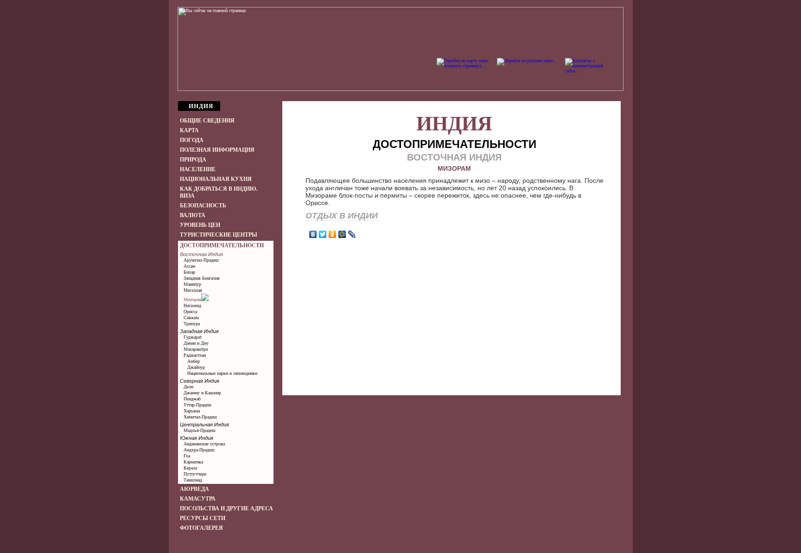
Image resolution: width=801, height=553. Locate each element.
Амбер (193, 361)
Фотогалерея (201, 528)
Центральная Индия (204, 424)
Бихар (189, 272)
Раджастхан (195, 355)
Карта (189, 130)
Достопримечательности (222, 245)
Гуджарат (193, 337)
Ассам (189, 266)
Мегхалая (193, 290)
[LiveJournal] (352, 234)
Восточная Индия (201, 254)
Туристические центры (218, 234)
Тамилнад (193, 479)
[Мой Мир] (342, 234)
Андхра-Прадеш (199, 449)
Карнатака (193, 461)
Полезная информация (217, 150)
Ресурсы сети (202, 518)
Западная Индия (199, 331)
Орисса (190, 311)
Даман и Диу (196, 343)
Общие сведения (207, 120)
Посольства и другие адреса (226, 508)
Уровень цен (200, 225)
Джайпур (196, 367)
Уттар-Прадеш (197, 404)
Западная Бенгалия (202, 278)
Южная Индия (196, 438)
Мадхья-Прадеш (200, 430)
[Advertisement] (454, 264)
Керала (190, 467)
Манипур (192, 284)
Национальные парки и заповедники (222, 373)
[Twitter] (323, 234)
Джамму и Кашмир (202, 392)
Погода (191, 140)
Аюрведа (194, 489)
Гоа (187, 455)
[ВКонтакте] (313, 234)
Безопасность (203, 205)
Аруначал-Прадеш (201, 260)
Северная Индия (199, 381)
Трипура (192, 323)
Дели (188, 386)
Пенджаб (192, 398)
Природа (193, 159)
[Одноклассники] (332, 234)
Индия (454, 123)
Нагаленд (192, 305)
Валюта (192, 215)
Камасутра (198, 498)
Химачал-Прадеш (200, 416)
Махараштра (196, 349)
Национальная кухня (216, 179)
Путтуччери (195, 473)
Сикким (191, 317)
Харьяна (192, 410)
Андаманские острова (204, 443)
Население (198, 169)
